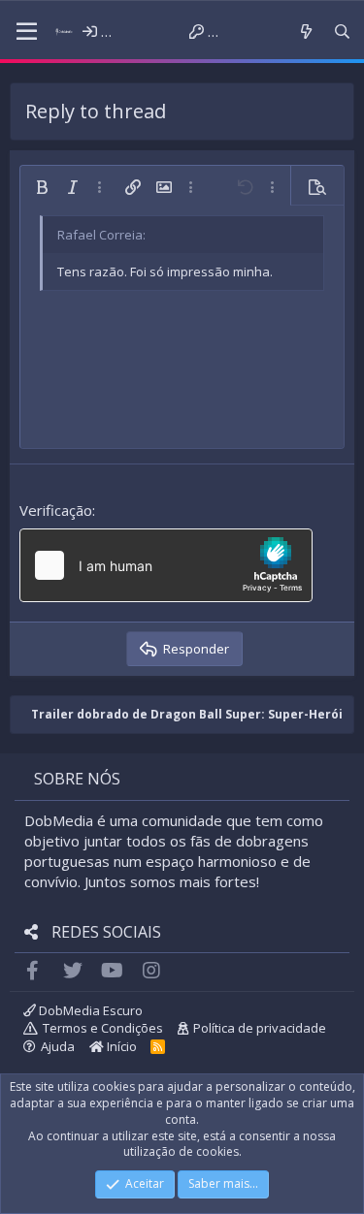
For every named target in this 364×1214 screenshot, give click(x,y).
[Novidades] (305, 31)
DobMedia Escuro (89, 1010)
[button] (27, 32)
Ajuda (58, 1046)
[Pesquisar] (342, 31)
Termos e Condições (103, 1028)
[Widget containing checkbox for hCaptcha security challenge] (166, 565)
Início (120, 1046)
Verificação (55, 510)
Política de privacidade (259, 1028)
